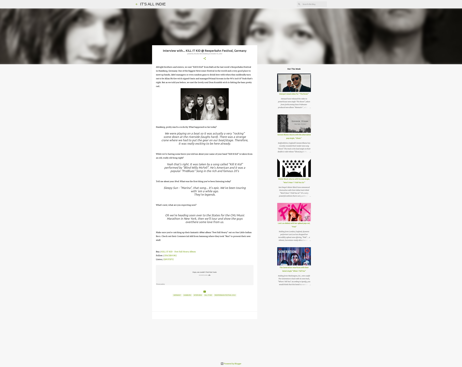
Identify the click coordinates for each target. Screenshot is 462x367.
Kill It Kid (208, 295)
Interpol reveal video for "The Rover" (294, 94)
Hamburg (187, 295)
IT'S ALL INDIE (153, 4)
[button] (204, 58)
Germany (177, 295)
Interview (198, 295)
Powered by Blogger (232, 364)
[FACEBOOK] (170, 255)
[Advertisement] (204, 339)
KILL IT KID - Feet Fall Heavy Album (178, 251)
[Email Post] (204, 292)
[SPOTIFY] (168, 259)
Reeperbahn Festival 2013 (225, 295)
